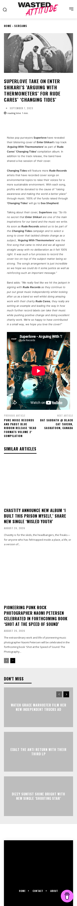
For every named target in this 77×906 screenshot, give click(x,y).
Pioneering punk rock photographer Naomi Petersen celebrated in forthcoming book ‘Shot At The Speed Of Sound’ (36, 615)
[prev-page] (6, 660)
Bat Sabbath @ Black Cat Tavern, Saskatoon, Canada (56, 424)
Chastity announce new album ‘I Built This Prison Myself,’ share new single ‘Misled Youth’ (35, 515)
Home (7, 26)
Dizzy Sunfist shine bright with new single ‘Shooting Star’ (38, 796)
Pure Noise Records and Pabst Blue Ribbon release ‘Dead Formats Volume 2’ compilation (20, 428)
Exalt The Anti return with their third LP (38, 751)
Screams (20, 26)
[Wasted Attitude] (38, 9)
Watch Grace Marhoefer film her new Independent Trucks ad (38, 707)
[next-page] (12, 660)
